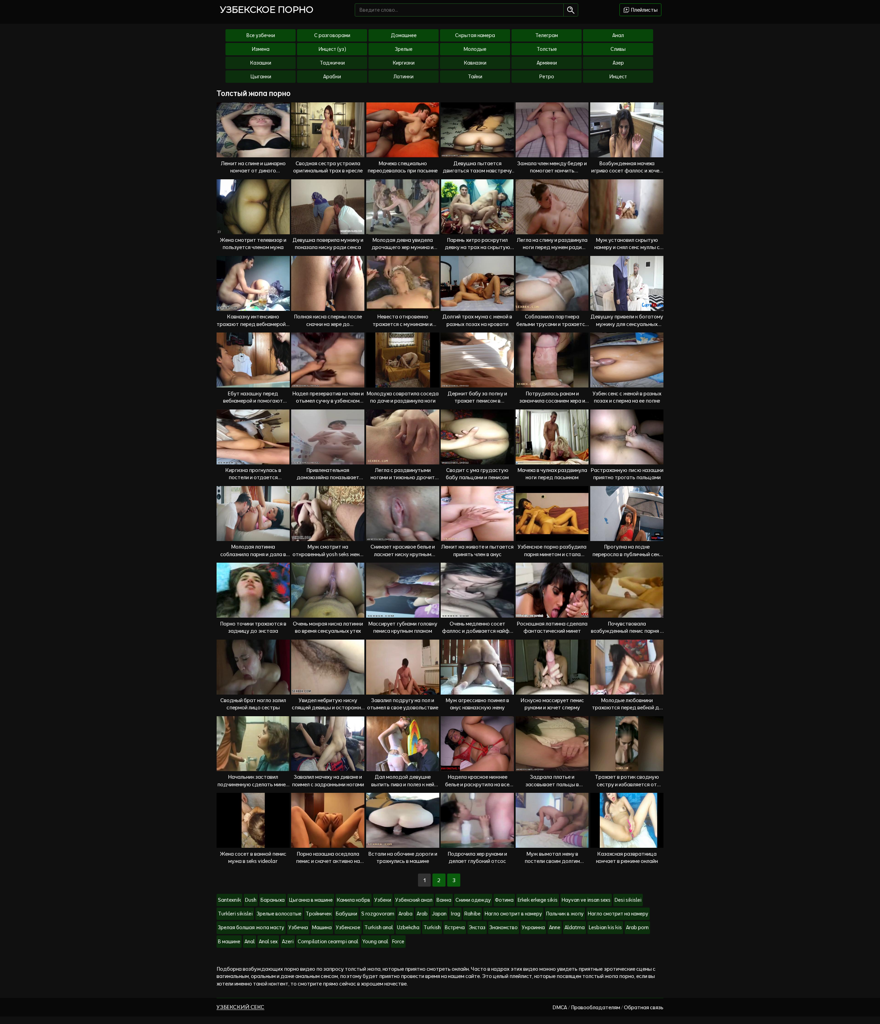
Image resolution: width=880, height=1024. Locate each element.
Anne (554, 927)
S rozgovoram (377, 914)
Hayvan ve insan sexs (586, 900)
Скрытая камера (475, 35)
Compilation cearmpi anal (328, 941)
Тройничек (319, 914)
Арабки (332, 77)
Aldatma (574, 927)
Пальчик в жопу (565, 914)
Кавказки (475, 63)
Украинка (533, 927)
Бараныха (273, 900)
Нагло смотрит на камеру (618, 914)
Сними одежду (473, 900)
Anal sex (268, 941)
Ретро (546, 77)
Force (398, 941)
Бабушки (346, 914)
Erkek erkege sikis (538, 900)
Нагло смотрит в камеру (513, 914)
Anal (249, 941)
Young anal (375, 941)
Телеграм (546, 35)
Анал (618, 35)
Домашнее (404, 35)
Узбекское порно (267, 9)
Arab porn (637, 927)
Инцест (618, 77)
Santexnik (229, 900)
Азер (618, 63)
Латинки (404, 77)
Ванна (444, 900)
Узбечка (298, 927)
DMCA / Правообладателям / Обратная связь (607, 1007)
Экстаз (477, 927)
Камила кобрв (353, 900)
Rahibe (472, 914)
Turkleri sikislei (235, 914)
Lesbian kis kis (605, 927)
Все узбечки (260, 35)
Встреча (455, 927)
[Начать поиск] (570, 9)
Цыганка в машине (311, 900)
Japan (439, 914)
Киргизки (404, 63)
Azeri (288, 941)
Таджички (332, 63)
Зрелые (403, 49)
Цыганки (260, 77)
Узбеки (382, 900)
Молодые (475, 49)
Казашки (260, 63)
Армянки (547, 63)
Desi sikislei (628, 900)
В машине (229, 941)
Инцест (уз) (332, 49)
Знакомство (504, 927)
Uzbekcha (408, 927)
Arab (422, 914)
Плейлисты (644, 10)
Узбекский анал (413, 900)
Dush (250, 900)
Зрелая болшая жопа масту (251, 927)
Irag (455, 914)
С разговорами (332, 35)
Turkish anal (378, 927)
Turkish (432, 927)
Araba (405, 914)
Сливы (618, 49)
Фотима (504, 900)
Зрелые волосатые (279, 914)
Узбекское (348, 927)
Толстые (547, 49)
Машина (322, 927)
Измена (261, 49)
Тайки (475, 77)
